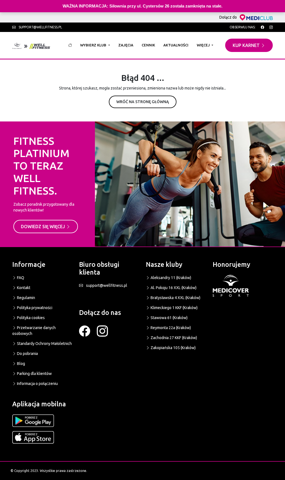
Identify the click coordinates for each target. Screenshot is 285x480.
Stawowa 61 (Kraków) (169, 317)
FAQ (20, 277)
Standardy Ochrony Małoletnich (44, 343)
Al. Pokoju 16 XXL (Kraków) (173, 287)
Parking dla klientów (34, 373)
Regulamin (25, 297)
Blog (20, 363)
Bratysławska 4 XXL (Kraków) (175, 297)
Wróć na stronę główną (142, 102)
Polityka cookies (30, 317)
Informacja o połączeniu (37, 383)
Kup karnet (247, 45)
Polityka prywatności (34, 307)
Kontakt (23, 287)
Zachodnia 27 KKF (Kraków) (173, 337)
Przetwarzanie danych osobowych (34, 330)
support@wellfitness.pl (40, 27)
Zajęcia (125, 45)
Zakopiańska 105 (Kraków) (173, 347)
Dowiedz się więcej (43, 226)
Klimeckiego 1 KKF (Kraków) (174, 307)
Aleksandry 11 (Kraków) (170, 277)
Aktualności (175, 45)
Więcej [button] (204, 45)
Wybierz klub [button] (93, 45)
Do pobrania (27, 353)
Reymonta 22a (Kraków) (170, 327)
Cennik (148, 45)
